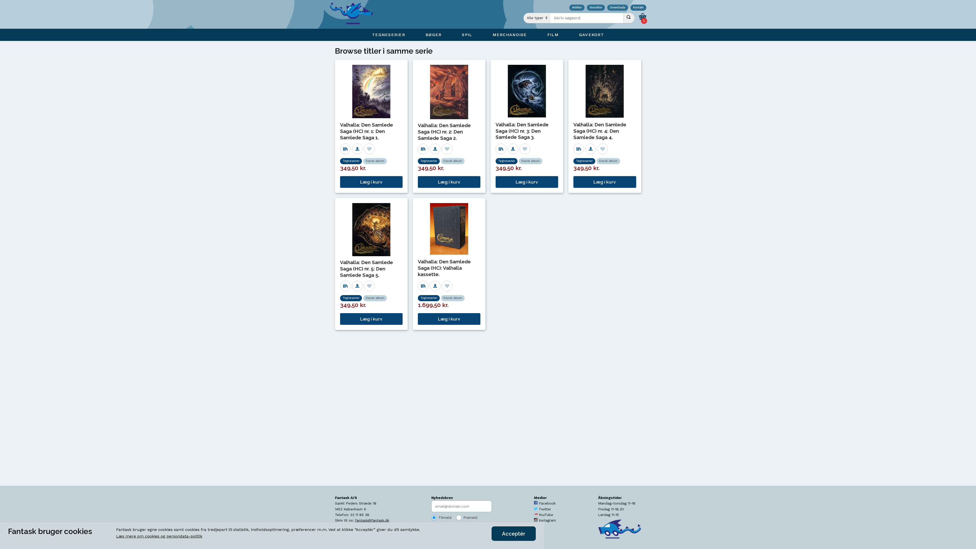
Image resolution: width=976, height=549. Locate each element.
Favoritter (596, 7)
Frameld (470, 517)
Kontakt (638, 7)
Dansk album (375, 161)
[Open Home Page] (354, 14)
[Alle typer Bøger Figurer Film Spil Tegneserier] (537, 18)
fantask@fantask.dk (372, 520)
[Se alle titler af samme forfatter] (357, 149)
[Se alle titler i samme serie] (345, 149)
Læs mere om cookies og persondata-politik (159, 536)
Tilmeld (444, 517)
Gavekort (591, 34)
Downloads (617, 7)
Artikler (577, 7)
